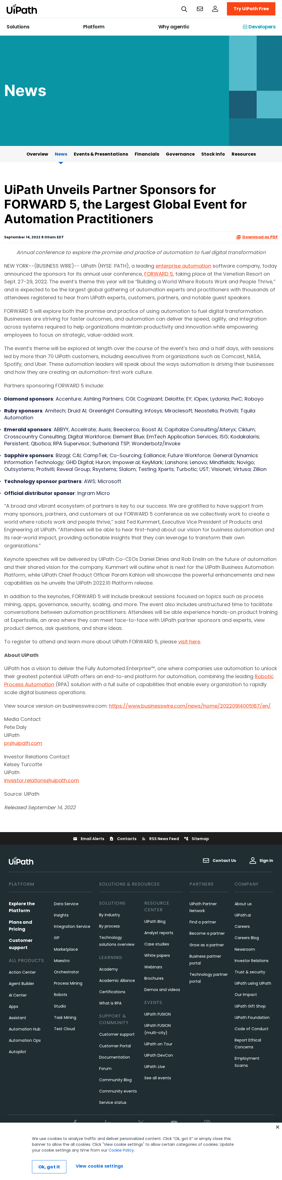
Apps (13, 1006)
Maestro (62, 960)
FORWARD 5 (158, 273)
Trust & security (250, 972)
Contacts (123, 838)
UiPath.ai (243, 915)
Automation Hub (24, 1029)
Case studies (156, 944)
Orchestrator (66, 972)
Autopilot (17, 1051)
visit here (189, 641)
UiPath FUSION (157, 1014)
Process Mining (68, 983)
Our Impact (246, 994)
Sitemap (196, 838)
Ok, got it (49, 1167)
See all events (157, 1078)
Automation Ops (25, 1040)
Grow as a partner (206, 945)
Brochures (154, 978)
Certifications (112, 992)
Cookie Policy (121, 1150)
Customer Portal (115, 1046)
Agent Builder (21, 983)
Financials (147, 154)
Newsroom (245, 949)
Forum (105, 1068)
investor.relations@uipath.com (41, 780)
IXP (56, 938)
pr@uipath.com (23, 743)
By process (109, 926)
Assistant (17, 1018)
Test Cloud (64, 1029)
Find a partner (202, 922)
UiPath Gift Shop (250, 1006)
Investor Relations (252, 960)
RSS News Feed (160, 838)
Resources (244, 154)
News (61, 154)
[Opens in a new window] (215, 9)
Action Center (22, 972)
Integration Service (72, 926)
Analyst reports (158, 933)
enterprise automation (183, 265)
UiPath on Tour (158, 1044)
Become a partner (207, 933)
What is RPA (110, 1003)
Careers (242, 926)
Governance (180, 154)
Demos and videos (162, 989)
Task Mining (65, 1017)
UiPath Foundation (252, 1017)
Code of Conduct (252, 1029)
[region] (141, 1151)
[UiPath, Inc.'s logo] (22, 860)
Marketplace (66, 949)
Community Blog (115, 1080)
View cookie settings (99, 1166)
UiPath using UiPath (253, 983)
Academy (108, 969)
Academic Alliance (117, 980)
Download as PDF (260, 237)
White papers (157, 955)
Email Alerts (88, 838)
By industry (109, 915)
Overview (37, 154)
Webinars (153, 967)
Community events (118, 1091)
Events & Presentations (101, 154)
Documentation (114, 1057)
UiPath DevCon (158, 1055)
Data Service (66, 904)
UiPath (154, 1066)
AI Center (18, 995)
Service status (112, 1102)
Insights (61, 915)
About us (243, 904)
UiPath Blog (155, 921)
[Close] (277, 1127)
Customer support (117, 1034)
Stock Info (213, 154)
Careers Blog (247, 938)
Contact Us (224, 860)
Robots (60, 994)
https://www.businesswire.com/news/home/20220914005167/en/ (190, 705)
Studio (60, 1006)
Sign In (266, 860)
